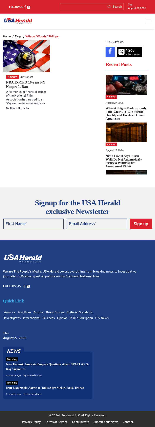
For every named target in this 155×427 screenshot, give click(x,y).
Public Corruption (81, 318)
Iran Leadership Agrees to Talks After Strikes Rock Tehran (45, 387)
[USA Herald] (18, 21)
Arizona (38, 312)
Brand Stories (55, 312)
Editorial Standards (80, 312)
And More (24, 312)
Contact (128, 422)
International (31, 318)
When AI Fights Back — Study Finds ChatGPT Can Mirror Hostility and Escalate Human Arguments (126, 113)
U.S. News (102, 318)
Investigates (12, 318)
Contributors (80, 422)
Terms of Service (56, 422)
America (9, 312)
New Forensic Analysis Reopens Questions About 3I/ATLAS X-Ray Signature (47, 367)
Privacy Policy (31, 422)
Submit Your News (105, 422)
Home (7, 36)
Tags (18, 36)
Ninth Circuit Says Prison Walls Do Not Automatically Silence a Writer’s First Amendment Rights (124, 161)
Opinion (62, 318)
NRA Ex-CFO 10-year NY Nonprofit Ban (25, 84)
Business (49, 318)
